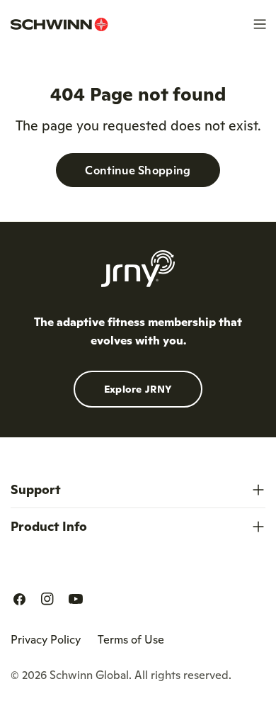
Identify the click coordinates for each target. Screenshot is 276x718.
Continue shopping (137, 170)
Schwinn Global (89, 675)
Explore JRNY (138, 389)
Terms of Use (131, 639)
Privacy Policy (46, 639)
